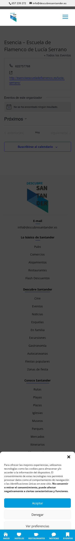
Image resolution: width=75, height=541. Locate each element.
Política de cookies (17, 535)
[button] (69, 457)
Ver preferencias (37, 526)
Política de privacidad (42, 535)
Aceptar (37, 503)
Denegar (37, 514)
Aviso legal (62, 535)
